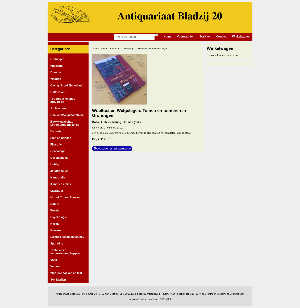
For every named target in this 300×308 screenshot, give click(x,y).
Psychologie (58, 217)
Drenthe (55, 72)
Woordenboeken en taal (66, 273)
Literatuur (56, 190)
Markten (205, 36)
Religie (54, 223)
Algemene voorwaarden (231, 293)
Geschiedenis (59, 157)
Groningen (57, 59)
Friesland (56, 65)
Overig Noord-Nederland (66, 85)
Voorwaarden (185, 36)
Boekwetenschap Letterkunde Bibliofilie (64, 123)
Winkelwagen (241, 36)
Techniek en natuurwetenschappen (65, 252)
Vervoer (55, 266)
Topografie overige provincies (62, 100)
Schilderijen (58, 279)
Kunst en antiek (60, 184)
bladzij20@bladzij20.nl (149, 293)
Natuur (54, 203)
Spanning (56, 243)
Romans (55, 230)
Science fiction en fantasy (67, 236)
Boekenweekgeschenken (67, 115)
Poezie (54, 210)
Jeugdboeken (59, 170)
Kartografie (57, 177)
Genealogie (57, 151)
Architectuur (58, 108)
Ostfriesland (58, 92)
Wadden (55, 78)
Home (167, 36)
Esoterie (55, 131)
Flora (105, 48)
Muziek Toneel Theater (65, 197)
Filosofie (56, 144)
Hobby (54, 164)
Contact (221, 36)
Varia (53, 259)
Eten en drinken (60, 137)
